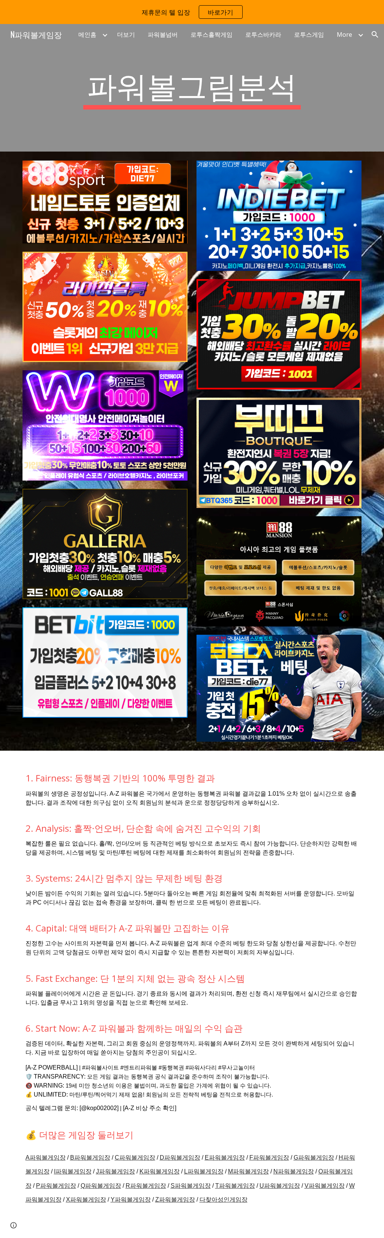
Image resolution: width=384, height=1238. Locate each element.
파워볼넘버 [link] (163, 34)
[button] (375, 35)
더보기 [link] (126, 34)
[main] (191, 88)
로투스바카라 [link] (263, 34)
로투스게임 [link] (309, 34)
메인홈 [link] (87, 34)
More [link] (344, 34)
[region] (192, 12)
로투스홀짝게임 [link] (211, 34)
